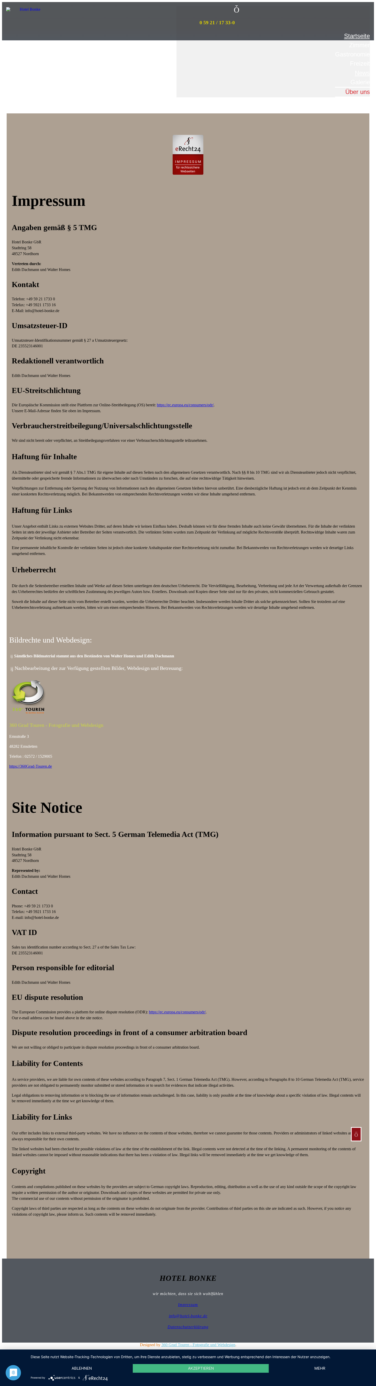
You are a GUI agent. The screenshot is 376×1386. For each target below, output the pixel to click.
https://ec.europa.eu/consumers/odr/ (185, 405)
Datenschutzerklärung (188, 1327)
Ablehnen (82, 1368)
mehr (319, 1368)
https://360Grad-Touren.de (30, 766)
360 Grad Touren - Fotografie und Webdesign (198, 1345)
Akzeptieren (201, 1368)
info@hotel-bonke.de (188, 1316)
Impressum (188, 1304)
